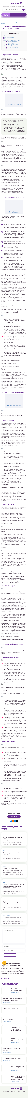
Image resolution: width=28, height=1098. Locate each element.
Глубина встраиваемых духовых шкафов (12, 902)
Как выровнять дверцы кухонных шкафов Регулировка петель (14, 211)
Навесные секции (12, 41)
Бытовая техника (5, 15)
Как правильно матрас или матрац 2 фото (17, 1067)
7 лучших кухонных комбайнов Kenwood (12, 853)
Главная (3, 1094)
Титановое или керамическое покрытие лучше (16, 1029)
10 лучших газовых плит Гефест (12, 1058)
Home (4, 21)
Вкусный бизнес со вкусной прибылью (16, 989)
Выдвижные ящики (13, 44)
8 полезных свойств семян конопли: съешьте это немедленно (13, 999)
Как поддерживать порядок (11, 38)
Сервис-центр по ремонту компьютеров (10, 1009)
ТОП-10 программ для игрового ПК (17, 1039)
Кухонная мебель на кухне (11, 46)
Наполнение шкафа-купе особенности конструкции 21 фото (13, 869)
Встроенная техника (9, 36)
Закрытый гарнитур (13, 48)
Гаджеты (14, 14)
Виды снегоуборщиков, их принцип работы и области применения (18, 1077)
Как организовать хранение (12, 40)
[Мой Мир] (15, 821)
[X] (17, 821)
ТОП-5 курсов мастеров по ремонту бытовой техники (13, 1018)
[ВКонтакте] (11, 821)
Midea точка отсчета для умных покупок (12, 1049)
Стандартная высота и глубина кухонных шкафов (14, 105)
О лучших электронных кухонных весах (13, 837)
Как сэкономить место (10, 37)
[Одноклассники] (13, 821)
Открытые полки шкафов (14, 47)
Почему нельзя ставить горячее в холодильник (11, 965)
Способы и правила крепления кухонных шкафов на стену (14, 406)
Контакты (24, 1094)
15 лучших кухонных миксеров (12, 917)
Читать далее (7, 978)
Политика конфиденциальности (14, 1094)
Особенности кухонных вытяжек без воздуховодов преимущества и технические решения (14, 886)
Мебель (22, 14)
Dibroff (16, 3)
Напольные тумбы (12, 43)
